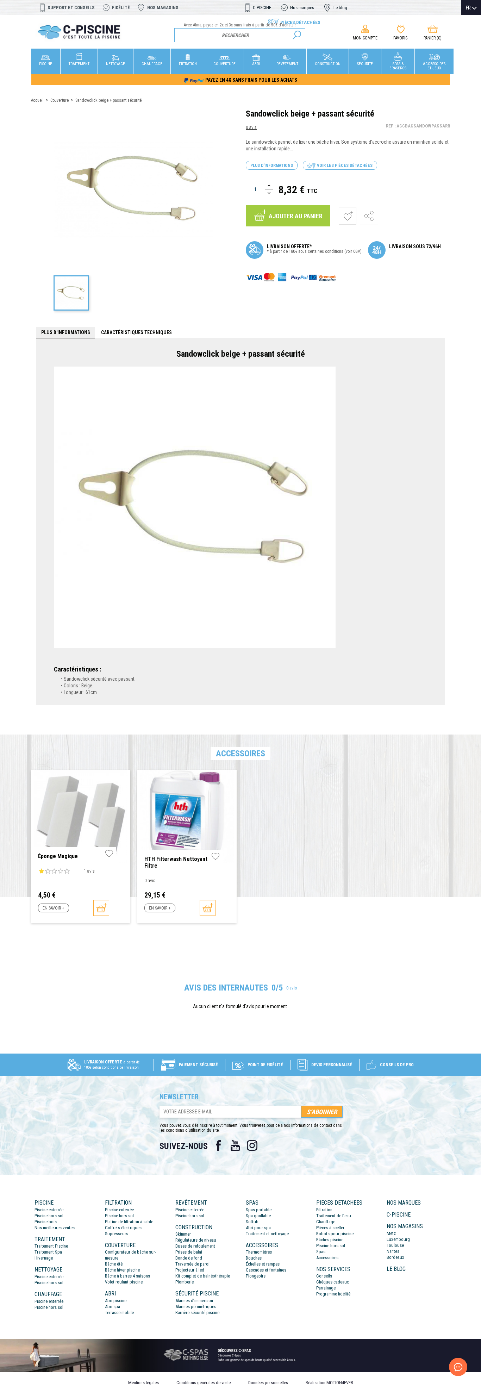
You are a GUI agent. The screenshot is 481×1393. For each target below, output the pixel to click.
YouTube (235, 1145)
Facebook (218, 1145)
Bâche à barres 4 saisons (127, 1276)
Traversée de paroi (192, 1264)
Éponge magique (58, 856)
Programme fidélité (333, 1294)
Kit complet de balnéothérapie (202, 1276)
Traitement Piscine (51, 1246)
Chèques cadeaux (332, 1282)
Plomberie (184, 1282)
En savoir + (53, 908)
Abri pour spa (258, 1227)
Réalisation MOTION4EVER (329, 1382)
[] (296, 35)
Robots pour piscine (335, 1233)
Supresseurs (116, 1233)
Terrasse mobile (119, 1312)
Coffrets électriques (123, 1227)
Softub (252, 1221)
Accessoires (327, 1257)
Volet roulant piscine (124, 1282)
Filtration (324, 1209)
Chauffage (325, 1221)
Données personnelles (268, 1382)
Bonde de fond (188, 1258)
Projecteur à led (189, 1270)
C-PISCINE (262, 7)
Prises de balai (188, 1252)
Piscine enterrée (49, 1209)
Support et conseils (71, 7)
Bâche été (114, 1264)
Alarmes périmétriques (195, 1306)
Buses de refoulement (195, 1246)
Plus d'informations (271, 165)
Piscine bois (46, 1221)
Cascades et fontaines (266, 1270)
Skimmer (183, 1234)
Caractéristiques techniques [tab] (136, 332)
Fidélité (121, 7)
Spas (320, 1251)
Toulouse (395, 1245)
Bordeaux (395, 1257)
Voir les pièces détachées (344, 165)
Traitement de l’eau (333, 1215)
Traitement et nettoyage (267, 1233)
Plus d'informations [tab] (65, 332)
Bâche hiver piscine (122, 1270)
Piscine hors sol (49, 1282)
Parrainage (326, 1288)
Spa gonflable (258, 1215)
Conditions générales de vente (203, 1382)
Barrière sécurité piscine (197, 1312)
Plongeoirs (256, 1276)
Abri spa (112, 1306)
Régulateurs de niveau (195, 1240)
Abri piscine (115, 1300)
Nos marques (302, 7)
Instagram (252, 1145)
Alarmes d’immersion (194, 1300)
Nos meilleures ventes (55, 1227)
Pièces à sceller (330, 1227)
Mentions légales (143, 1382)
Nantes (393, 1251)
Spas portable (258, 1209)
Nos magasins (163, 7)
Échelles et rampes (263, 1264)
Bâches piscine (329, 1239)
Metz (391, 1233)
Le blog (340, 7)
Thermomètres (259, 1252)
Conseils (324, 1276)
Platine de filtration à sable (129, 1221)
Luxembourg (398, 1239)
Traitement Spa (48, 1252)
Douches (254, 1258)
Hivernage (44, 1258)
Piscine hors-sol (49, 1215)
